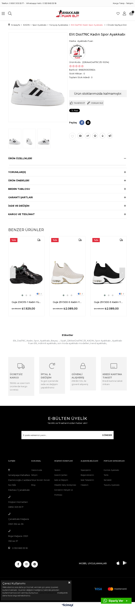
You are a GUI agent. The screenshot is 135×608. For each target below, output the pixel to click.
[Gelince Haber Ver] (110, 136)
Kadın (30, 340)
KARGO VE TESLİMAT (21, 214)
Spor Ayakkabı (103, 340)
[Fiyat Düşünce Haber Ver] (102, 136)
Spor (36, 340)
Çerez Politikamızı (48, 592)
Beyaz (54, 340)
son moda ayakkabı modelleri (73, 343)
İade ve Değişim (61, 480)
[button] (22, 295)
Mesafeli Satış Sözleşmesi (65, 485)
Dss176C (21, 340)
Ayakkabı (45, 340)
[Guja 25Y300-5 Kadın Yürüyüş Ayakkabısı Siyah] (109, 267)
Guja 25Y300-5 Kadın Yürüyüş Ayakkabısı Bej (67, 302)
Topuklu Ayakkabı (112, 485)
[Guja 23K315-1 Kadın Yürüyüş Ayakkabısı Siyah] (26, 267)
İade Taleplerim (87, 480)
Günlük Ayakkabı (111, 470)
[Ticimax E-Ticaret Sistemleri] (67, 605)
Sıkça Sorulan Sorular (40, 480)
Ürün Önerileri (18, 180)
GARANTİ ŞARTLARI (20, 197)
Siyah (63, 340)
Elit (14, 340)
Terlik (106, 475)
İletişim (129, 3)
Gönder (107, 435)
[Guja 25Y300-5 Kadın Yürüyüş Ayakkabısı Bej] (67, 267)
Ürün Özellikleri (20, 158)
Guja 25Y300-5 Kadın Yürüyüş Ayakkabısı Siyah (108, 302)
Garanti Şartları (60, 475)
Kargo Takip (118, 3)
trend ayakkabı (98, 343)
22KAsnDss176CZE (76, 340)
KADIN (90, 340)
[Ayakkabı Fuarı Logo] (67, 13)
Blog (33, 485)
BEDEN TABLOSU (19, 188)
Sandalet (107, 480)
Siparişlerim (86, 470)
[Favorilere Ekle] (72, 136)
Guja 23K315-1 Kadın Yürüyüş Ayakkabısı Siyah (26, 302)
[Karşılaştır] (88, 136)
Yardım (57, 470)
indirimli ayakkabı (47, 343)
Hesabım (84, 485)
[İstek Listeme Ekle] (80, 136)
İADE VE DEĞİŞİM (18, 205)
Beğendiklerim (87, 475)
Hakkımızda (36, 470)
